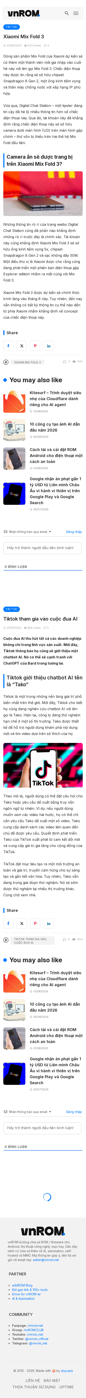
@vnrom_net (37, 1343)
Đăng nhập (73, 532)
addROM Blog (22, 1285)
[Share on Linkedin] (49, 923)
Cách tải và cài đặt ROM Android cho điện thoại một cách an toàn (56, 455)
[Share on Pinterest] (35, 923)
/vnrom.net (35, 1325)
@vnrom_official (36, 1339)
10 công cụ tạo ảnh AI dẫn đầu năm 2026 (55, 427)
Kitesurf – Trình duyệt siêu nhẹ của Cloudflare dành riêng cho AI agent (55, 398)
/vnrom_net (34, 1334)
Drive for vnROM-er (26, 1294)
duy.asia (67, 1371)
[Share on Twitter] (22, 923)
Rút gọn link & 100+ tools (30, 1290)
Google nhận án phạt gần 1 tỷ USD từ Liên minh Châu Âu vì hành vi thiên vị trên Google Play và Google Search (55, 490)
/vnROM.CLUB (33, 1330)
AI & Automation (23, 1298)
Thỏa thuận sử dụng (34, 1387)
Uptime (66, 1387)
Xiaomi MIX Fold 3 (27, 362)
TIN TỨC (12, 27)
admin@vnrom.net (46, 1260)
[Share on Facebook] (8, 923)
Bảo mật (52, 1380)
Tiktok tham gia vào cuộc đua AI (30, 940)
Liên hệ (33, 1380)
